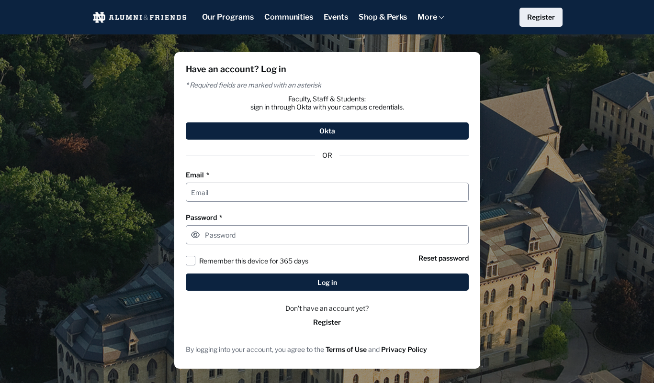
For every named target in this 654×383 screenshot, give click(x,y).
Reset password (443, 258)
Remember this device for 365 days (253, 261)
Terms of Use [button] (346, 349)
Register (327, 322)
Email (197, 175)
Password (204, 217)
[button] (195, 235)
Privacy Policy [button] (404, 349)
